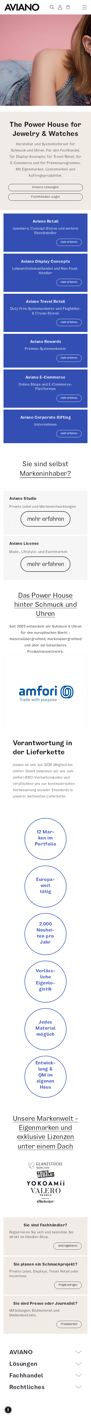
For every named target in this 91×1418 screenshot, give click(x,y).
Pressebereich (69, 1324)
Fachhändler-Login (45, 197)
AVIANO (51, 1415)
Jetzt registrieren (67, 1246)
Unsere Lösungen (45, 187)
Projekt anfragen (68, 1285)
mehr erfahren (69, 242)
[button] (84, 7)
